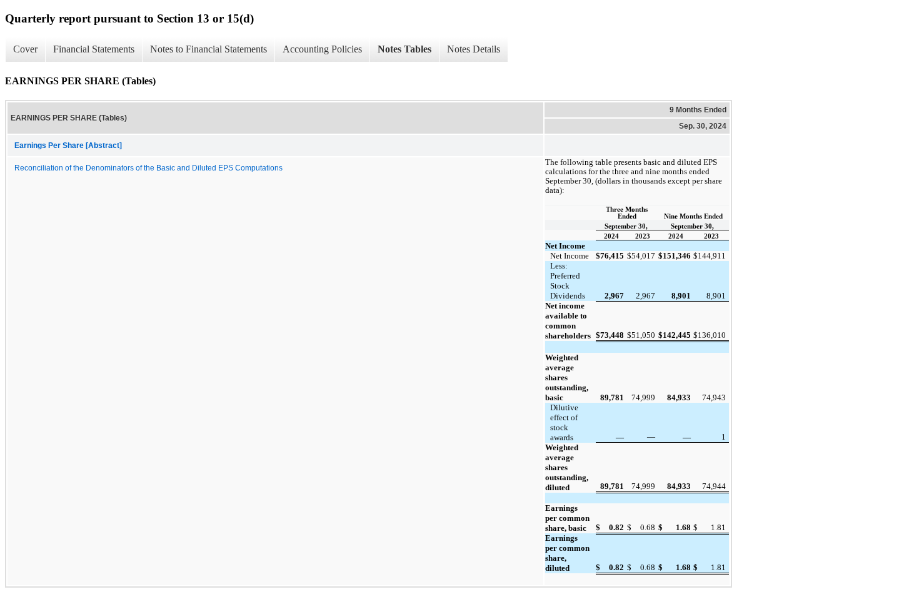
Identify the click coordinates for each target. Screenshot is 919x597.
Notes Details (473, 49)
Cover (25, 49)
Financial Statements (93, 49)
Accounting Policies (322, 49)
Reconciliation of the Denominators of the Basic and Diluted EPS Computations (148, 168)
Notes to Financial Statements (208, 49)
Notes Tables (404, 49)
